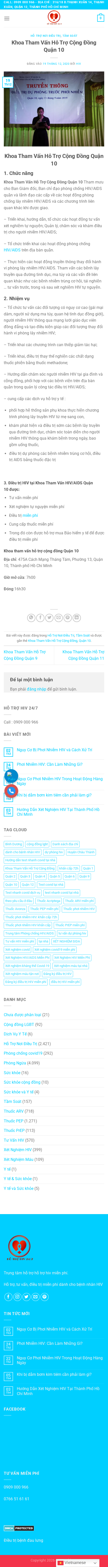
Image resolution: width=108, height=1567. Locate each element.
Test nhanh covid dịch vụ (22, 892)
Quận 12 (28, 884)
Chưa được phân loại (22, 1014)
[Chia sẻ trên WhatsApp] (31, 618)
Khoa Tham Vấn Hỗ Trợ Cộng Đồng (52, 641)
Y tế (7, 1169)
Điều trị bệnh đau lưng (23, 1540)
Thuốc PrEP (14, 1130)
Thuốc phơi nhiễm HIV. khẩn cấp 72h (31, 917)
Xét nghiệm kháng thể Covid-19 (27, 966)
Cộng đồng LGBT (19, 1024)
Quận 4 (40, 876)
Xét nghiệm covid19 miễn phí (54, 949)
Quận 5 (55, 876)
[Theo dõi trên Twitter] (26, 1297)
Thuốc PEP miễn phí (44, 909)
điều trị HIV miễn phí (65, 982)
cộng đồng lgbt (37, 844)
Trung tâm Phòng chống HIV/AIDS (29, 933)
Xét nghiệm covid (17, 949)
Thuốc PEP (13, 1121)
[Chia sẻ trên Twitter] (49, 618)
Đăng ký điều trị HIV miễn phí (25, 982)
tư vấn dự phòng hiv (72, 933)
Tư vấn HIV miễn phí (19, 941)
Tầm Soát (70, 35)
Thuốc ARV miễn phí (79, 901)
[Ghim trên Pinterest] (68, 618)
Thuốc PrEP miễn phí (70, 925)
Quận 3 (25, 876)
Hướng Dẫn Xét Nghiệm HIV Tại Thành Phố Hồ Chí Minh (58, 812)
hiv (78, 63)
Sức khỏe (12, 1072)
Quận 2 (10, 876)
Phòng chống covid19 (23, 1053)
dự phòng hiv (54, 852)
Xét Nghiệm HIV (18, 1149)
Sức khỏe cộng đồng (22, 1082)
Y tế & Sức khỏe (18, 1178)
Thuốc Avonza (15, 909)
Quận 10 (85, 641)
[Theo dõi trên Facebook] (8, 1297)
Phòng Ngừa (15, 1063)
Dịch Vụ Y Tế (15, 1034)
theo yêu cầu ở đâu (18, 901)
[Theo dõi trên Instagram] (17, 1297)
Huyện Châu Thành (81, 852)
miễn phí (30, 515)
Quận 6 (70, 876)
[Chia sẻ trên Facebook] (40, 618)
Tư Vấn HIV (14, 1140)
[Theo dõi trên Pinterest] (44, 1297)
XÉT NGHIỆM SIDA (66, 941)
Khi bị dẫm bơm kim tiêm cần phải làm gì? (54, 795)
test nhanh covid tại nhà (62, 892)
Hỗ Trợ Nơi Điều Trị (46, 35)
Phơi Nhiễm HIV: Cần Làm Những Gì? (50, 764)
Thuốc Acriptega (48, 901)
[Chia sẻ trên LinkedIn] (77, 618)
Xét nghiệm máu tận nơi (22, 974)
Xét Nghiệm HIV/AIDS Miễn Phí (27, 957)
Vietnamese (75, 1563)
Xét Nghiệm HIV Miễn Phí (72, 957)
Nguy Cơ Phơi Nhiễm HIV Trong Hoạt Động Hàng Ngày (60, 781)
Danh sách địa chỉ (65, 844)
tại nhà (43, 941)
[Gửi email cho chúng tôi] (35, 1297)
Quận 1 (88, 868)
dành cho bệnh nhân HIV (22, 852)
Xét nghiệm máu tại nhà (70, 966)
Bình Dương (13, 844)
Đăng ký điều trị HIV (57, 974)
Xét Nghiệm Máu (18, 1159)
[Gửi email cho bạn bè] (59, 618)
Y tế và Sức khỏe (18, 1188)
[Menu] (7, 18)
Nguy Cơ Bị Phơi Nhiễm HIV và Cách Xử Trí (54, 750)
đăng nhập (36, 689)
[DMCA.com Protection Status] (19, 1528)
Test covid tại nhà (50, 884)
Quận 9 (84, 876)
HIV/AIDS (13, 250)
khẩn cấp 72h (68, 868)
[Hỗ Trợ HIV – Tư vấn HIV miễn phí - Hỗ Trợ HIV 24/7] (54, 18)
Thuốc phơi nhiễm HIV (79, 909)
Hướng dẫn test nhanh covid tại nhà (30, 860)
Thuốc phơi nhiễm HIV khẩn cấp (27, 925)
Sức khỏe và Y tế (18, 1092)
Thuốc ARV (14, 1111)
